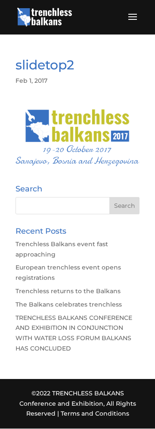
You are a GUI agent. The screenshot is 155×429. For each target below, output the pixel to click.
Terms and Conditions (95, 413)
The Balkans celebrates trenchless (69, 304)
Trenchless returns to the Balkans (68, 291)
